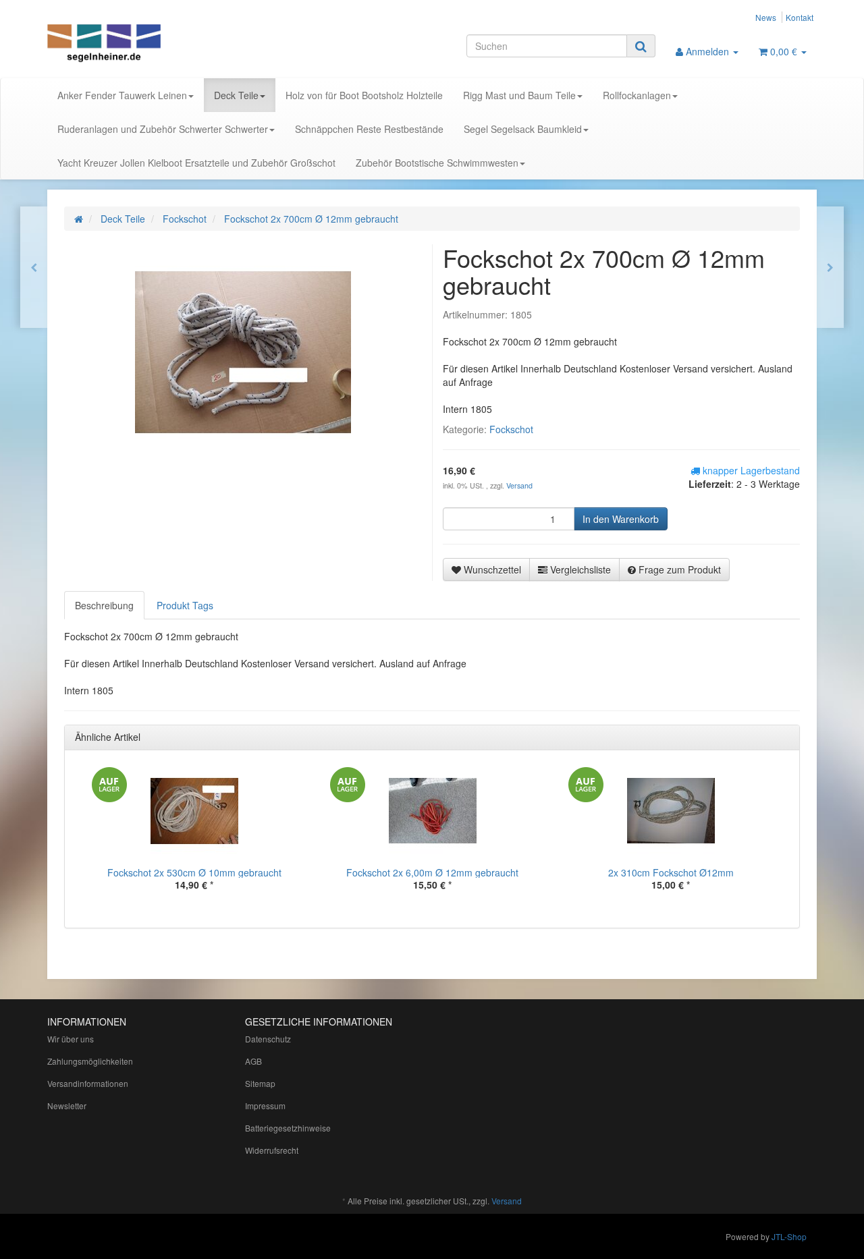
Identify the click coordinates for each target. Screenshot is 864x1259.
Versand (519, 485)
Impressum (265, 1105)
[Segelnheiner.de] (168, 44)
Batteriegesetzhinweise (288, 1128)
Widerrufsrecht (271, 1150)
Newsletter (66, 1105)
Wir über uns (70, 1038)
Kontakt (799, 17)
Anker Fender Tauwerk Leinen (122, 95)
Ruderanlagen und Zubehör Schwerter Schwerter (162, 129)
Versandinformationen (87, 1083)
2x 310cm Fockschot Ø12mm (671, 872)
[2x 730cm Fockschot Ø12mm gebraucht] (830, 267)
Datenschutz (268, 1038)
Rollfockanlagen (637, 95)
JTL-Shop (789, 1236)
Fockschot (511, 429)
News (765, 17)
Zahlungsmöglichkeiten (90, 1061)
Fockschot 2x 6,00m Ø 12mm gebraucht (432, 872)
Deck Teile (236, 95)
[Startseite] (78, 218)
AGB (253, 1061)
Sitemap (260, 1083)
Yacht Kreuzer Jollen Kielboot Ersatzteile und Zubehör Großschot (196, 162)
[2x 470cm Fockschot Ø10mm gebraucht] (33, 267)
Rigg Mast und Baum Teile (519, 95)
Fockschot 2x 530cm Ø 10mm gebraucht (194, 872)
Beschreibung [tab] (104, 605)
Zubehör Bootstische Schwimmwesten (437, 162)
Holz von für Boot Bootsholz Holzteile (364, 95)
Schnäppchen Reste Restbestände (369, 129)
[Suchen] (641, 46)
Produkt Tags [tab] (185, 605)
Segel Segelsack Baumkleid (523, 129)
